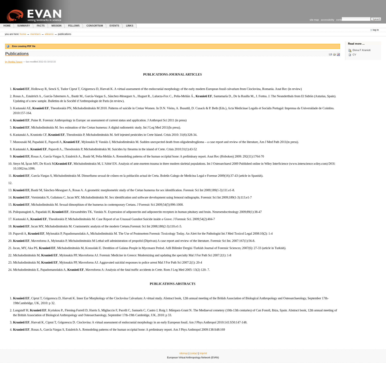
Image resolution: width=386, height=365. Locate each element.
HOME (7, 25)
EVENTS (114, 25)
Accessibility (327, 19)
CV (353, 54)
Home (23, 34)
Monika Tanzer (15, 61)
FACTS (41, 25)
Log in (376, 30)
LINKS (129, 25)
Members (35, 34)
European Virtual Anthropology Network (42, 12)
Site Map (314, 19)
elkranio (49, 34)
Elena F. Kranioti (361, 50)
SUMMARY (23, 25)
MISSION (56, 25)
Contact (340, 19)
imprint (203, 353)
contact (194, 353)
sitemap (183, 353)
